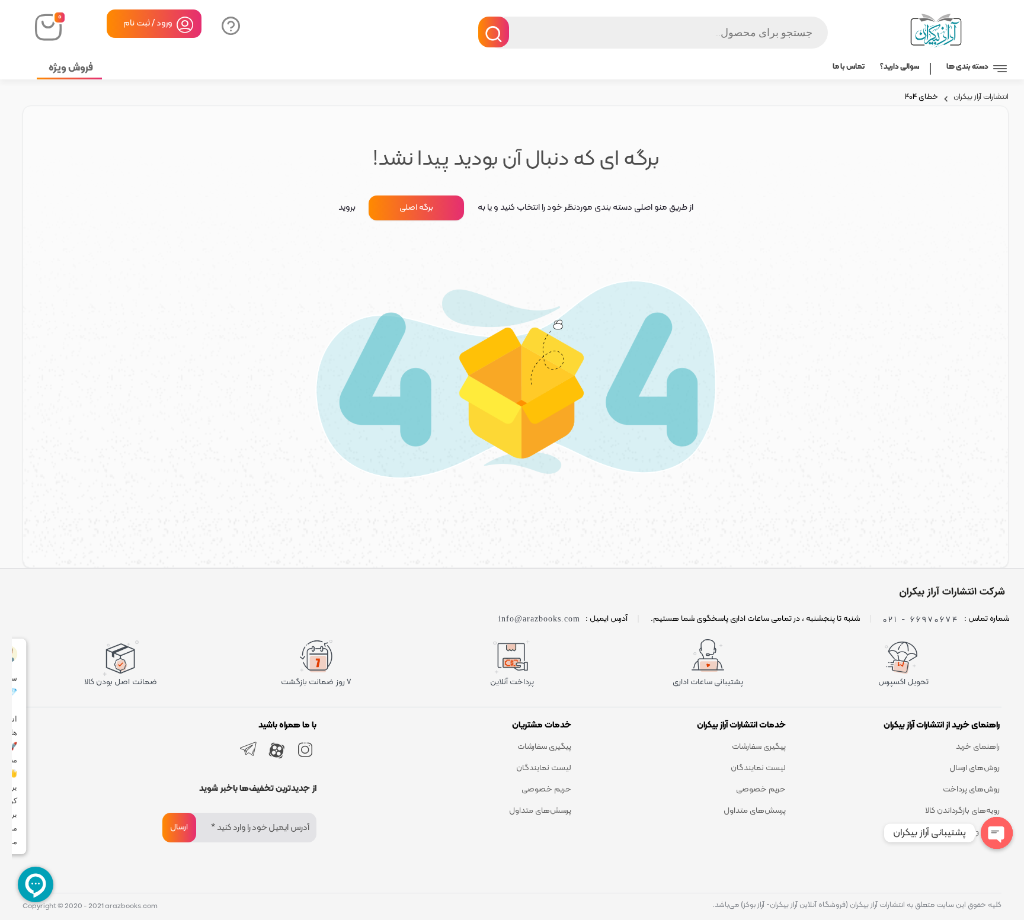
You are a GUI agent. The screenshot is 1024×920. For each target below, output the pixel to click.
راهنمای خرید (978, 747)
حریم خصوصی (761, 789)
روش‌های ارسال (974, 768)
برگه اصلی (416, 207)
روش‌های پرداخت (971, 789)
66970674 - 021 (921, 619)
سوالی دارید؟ (229, 24)
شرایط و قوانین (976, 832)
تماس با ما (849, 67)
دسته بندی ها (967, 67)
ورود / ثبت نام (147, 23)
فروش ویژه (71, 68)
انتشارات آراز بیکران (981, 98)
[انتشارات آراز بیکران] (950, 592)
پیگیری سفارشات (759, 747)
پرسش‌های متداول (755, 810)
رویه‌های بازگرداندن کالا (962, 810)
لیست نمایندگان (758, 768)
